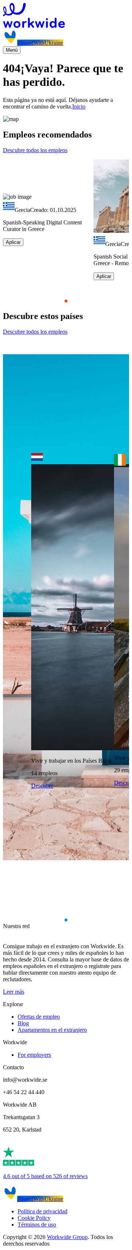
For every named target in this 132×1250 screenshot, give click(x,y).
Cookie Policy (34, 1218)
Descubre (42, 785)
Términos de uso (37, 1224)
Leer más (13, 992)
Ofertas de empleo (39, 1016)
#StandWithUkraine (40, 43)
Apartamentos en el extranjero (52, 1030)
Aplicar (13, 242)
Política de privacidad (42, 1211)
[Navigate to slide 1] (66, 301)
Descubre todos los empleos (35, 150)
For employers (34, 1055)
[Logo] (66, 16)
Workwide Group (67, 1237)
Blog (23, 1023)
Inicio (78, 106)
